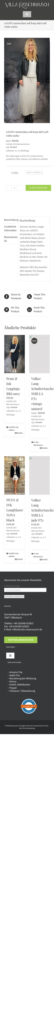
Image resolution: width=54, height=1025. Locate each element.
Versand (13, 147)
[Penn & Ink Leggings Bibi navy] (14, 354)
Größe (14, 172)
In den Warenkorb (38, 188)
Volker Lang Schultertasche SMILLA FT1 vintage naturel (42, 393)
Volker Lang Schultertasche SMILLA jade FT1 (42, 510)
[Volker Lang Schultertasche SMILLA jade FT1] (39, 475)
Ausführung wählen (11, 429)
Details (20, 433)
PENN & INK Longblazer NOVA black (14, 510)
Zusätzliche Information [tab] (10, 228)
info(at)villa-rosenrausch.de (27, 629)
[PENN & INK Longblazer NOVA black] (14, 475)
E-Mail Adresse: (12, 586)
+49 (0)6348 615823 (19, 626)
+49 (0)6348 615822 (23, 623)
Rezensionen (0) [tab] (10, 239)
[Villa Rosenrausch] (27, 4)
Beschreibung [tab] (10, 220)
